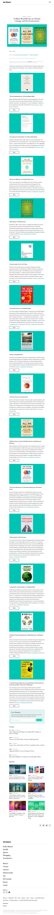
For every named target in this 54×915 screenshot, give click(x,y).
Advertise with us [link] (14, 900)
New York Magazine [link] (33, 99)
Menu (50, 2)
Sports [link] (5, 852)
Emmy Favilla (17, 54)
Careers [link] (23, 897)
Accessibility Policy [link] (39, 897)
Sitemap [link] (5, 905)
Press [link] (19, 897)
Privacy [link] (32, 897)
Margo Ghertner (24, 54)
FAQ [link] (16, 897)
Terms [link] (27, 897)
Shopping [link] (6, 855)
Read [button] (14, 110)
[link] (7, 2)
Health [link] (5, 849)
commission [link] (30, 61)
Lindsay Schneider (34, 54)
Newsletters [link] (7, 858)
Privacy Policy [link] (25, 912)
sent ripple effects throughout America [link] (34, 232)
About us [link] (5, 897)
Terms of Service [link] (32, 912)
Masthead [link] (11, 897)
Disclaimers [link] (6, 900)
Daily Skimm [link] (8, 846)
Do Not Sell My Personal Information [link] (28, 900)
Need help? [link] (5, 903)
